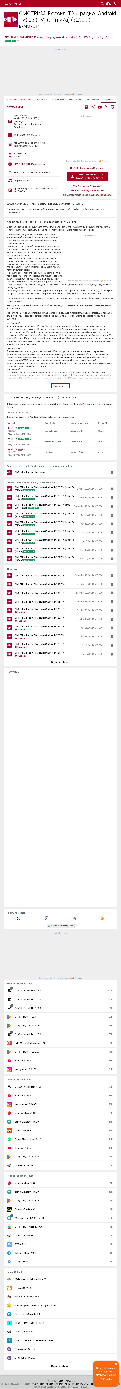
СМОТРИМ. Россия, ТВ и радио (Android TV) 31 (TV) (40, 602)
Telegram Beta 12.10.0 (25, 1253)
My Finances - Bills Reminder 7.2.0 (30, 1279)
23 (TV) (83, 37)
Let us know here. (67, 1381)
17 (27, 172)
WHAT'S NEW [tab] (26, 100)
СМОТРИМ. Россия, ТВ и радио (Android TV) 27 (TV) (40, 626)
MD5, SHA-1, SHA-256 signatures (29, 164)
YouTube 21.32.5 (23, 1060)
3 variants (22, 647)
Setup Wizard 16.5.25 (25, 1358)
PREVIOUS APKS (75, 100)
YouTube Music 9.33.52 (26, 1113)
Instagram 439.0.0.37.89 (26, 1069)
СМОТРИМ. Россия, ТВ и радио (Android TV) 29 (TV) (40, 609)
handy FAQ (79, 404)
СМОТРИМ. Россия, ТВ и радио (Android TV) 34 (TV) (40, 575)
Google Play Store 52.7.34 (27, 1025)
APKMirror (15, 3)
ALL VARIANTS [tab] (58, 100)
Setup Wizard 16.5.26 (25, 1349)
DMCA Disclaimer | (89, 1384)
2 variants (22, 612)
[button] (86, 107)
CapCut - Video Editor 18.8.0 (28, 990)
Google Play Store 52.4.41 (27, 1017)
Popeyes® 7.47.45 (23, 1288)
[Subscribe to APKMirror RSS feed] (102, 919)
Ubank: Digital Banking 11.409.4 (29, 1323)
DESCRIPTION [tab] (41, 100)
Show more (59, 386)
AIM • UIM (31, 26)
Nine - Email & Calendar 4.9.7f (28, 1314)
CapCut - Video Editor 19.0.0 (28, 1008)
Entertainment (15, 107)
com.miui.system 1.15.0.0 (27, 1122)
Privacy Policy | (39, 1384)
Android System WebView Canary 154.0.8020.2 (37, 1305)
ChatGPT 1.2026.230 (24, 1235)
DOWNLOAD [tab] (12, 100)
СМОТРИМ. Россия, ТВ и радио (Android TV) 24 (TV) (40, 653)
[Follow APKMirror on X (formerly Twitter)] (18, 919)
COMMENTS (108, 100)
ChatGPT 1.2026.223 (24, 1165)
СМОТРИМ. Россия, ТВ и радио (30, 472)
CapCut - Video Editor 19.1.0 (28, 999)
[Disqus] (60, 790)
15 (26, 121)
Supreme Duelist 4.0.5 (25, 1209)
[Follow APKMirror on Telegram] (74, 919)
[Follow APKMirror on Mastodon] (46, 919)
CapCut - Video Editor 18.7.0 (28, 1034)
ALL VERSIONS (93, 100)
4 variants (22, 621)
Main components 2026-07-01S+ (30, 1218)
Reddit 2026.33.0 (23, 1130)
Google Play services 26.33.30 (28, 1227)
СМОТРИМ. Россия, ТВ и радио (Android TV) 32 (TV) (40, 593)
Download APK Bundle (89, 176)
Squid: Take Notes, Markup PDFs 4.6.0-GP (34, 1340)
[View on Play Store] (100, 107)
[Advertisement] (60, 71)
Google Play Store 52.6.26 (27, 1052)
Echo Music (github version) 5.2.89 (31, 1043)
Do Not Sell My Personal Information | (63, 1384)
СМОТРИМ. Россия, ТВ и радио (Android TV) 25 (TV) (40, 644)
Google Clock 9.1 (22, 1262)
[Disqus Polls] (60, 713)
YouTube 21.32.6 (23, 1148)
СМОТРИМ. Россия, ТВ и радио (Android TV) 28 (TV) (40, 618)
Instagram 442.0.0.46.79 (26, 1104)
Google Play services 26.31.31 (28, 1139)
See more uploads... (60, 662)
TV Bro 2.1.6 (20, 1244)
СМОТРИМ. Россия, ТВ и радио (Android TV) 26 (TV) (40, 635)
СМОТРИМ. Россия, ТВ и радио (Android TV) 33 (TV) (40, 584)
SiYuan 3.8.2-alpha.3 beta (27, 1297)
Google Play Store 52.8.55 (27, 1157)
